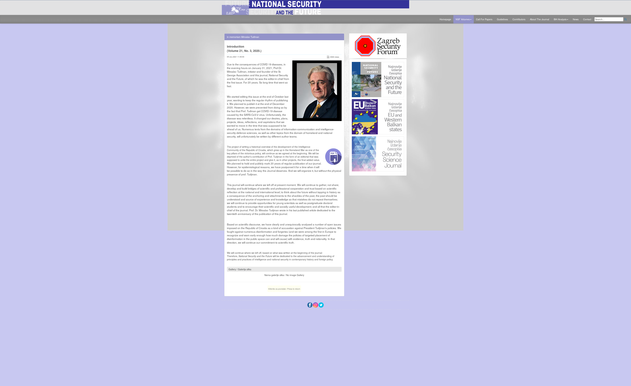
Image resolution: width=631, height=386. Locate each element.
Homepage (445, 19)
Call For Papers (484, 19)
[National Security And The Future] (315, 7)
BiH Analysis (560, 19)
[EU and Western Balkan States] (378, 116)
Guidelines (502, 19)
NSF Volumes (463, 19)
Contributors (519, 19)
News (576, 19)
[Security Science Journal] (378, 153)
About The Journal (539, 19)
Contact (587, 19)
